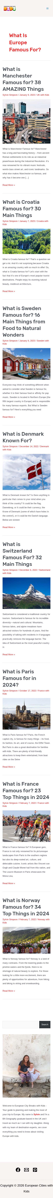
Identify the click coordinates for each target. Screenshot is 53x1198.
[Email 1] (26, 1169)
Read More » (9, 185)
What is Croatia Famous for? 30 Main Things (22, 208)
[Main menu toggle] (48, 8)
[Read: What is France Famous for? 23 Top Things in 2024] (26, 826)
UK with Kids (43, 95)
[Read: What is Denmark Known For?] (26, 472)
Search (44, 1024)
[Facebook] (18, 1169)
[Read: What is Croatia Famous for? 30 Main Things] (26, 241)
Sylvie (37, 1114)
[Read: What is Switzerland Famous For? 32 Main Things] (26, 593)
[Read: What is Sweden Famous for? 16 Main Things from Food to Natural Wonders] (26, 364)
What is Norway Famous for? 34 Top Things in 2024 (26, 907)
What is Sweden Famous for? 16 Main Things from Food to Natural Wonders (24, 321)
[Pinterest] (35, 1169)
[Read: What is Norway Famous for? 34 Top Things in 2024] (26, 940)
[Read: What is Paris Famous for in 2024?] (26, 713)
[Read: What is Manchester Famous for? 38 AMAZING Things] (26, 121)
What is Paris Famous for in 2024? (19, 678)
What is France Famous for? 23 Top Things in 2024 (26, 790)
